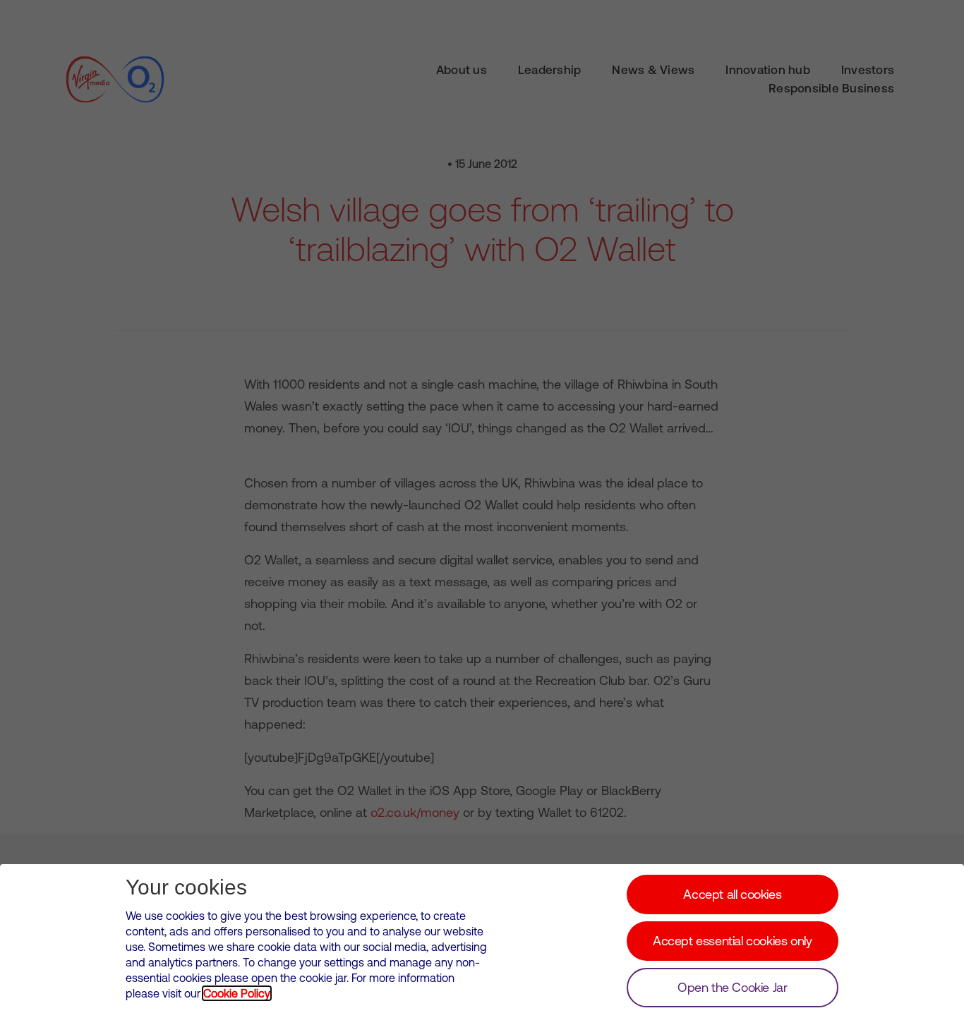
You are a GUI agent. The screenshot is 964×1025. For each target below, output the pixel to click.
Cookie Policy (236, 993)
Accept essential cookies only (732, 940)
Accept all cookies (732, 894)
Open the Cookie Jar (732, 987)
